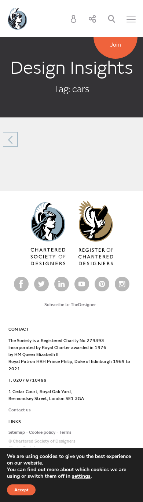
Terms (65, 432)
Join (115, 44)
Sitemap (16, 432)
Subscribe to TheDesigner (70, 305)
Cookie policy (42, 432)
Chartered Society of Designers (17, 19)
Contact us (19, 410)
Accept (21, 490)
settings (81, 476)
